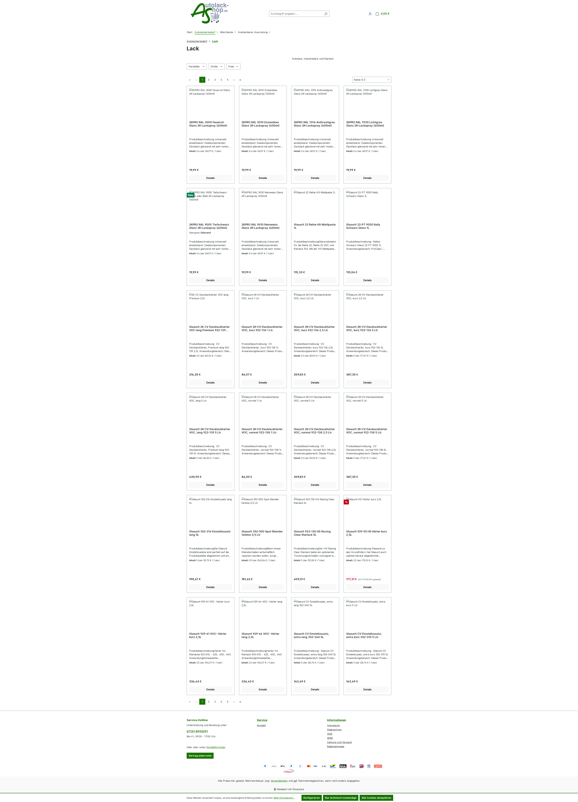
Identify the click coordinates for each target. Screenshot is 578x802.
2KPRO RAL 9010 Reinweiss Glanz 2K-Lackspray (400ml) (261, 226)
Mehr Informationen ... (284, 798)
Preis (231, 66)
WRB (330, 738)
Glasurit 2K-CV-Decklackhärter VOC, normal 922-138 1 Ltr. (262, 431)
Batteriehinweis (335, 746)
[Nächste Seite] (234, 80)
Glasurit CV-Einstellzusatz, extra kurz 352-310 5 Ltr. (364, 635)
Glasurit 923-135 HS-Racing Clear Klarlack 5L (312, 533)
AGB (329, 733)
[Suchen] (325, 14)
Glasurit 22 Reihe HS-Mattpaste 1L (315, 226)
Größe (215, 66)
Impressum (333, 725)
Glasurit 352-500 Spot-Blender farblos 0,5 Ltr (262, 533)
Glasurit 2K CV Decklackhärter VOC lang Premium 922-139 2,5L (209, 328)
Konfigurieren (311, 797)
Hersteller (195, 66)
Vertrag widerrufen (200, 755)
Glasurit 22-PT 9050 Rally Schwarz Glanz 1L (363, 226)
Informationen (336, 720)
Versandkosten (279, 780)
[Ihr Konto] (370, 14)
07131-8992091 (197, 731)
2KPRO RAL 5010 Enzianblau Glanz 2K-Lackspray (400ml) (261, 124)
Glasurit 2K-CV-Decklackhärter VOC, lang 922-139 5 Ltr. (209, 431)
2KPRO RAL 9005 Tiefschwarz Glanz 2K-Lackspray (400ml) (209, 226)
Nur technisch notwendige (340, 797)
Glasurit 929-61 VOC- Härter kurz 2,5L (207, 635)
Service (262, 720)
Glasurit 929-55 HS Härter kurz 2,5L (366, 533)
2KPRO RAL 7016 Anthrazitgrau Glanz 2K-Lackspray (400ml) (314, 124)
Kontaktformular (216, 747)
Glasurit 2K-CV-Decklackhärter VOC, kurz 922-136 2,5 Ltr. (314, 328)
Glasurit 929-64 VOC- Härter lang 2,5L (260, 635)
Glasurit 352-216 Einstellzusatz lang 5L (210, 533)
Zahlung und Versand (339, 742)
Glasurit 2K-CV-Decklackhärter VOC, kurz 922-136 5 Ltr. (366, 328)
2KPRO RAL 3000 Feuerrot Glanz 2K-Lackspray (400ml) (208, 124)
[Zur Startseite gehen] (209, 13)
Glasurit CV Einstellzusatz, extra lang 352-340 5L (311, 635)
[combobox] (295, 14)
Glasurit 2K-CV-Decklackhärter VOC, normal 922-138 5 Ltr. (366, 431)
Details (210, 177)
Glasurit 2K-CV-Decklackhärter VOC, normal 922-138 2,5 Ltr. (314, 431)
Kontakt (261, 725)
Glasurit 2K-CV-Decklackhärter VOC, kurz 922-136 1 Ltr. (262, 328)
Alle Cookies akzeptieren (376, 797)
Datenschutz (334, 729)
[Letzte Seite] (240, 80)
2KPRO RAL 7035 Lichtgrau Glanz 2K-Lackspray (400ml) (365, 124)
